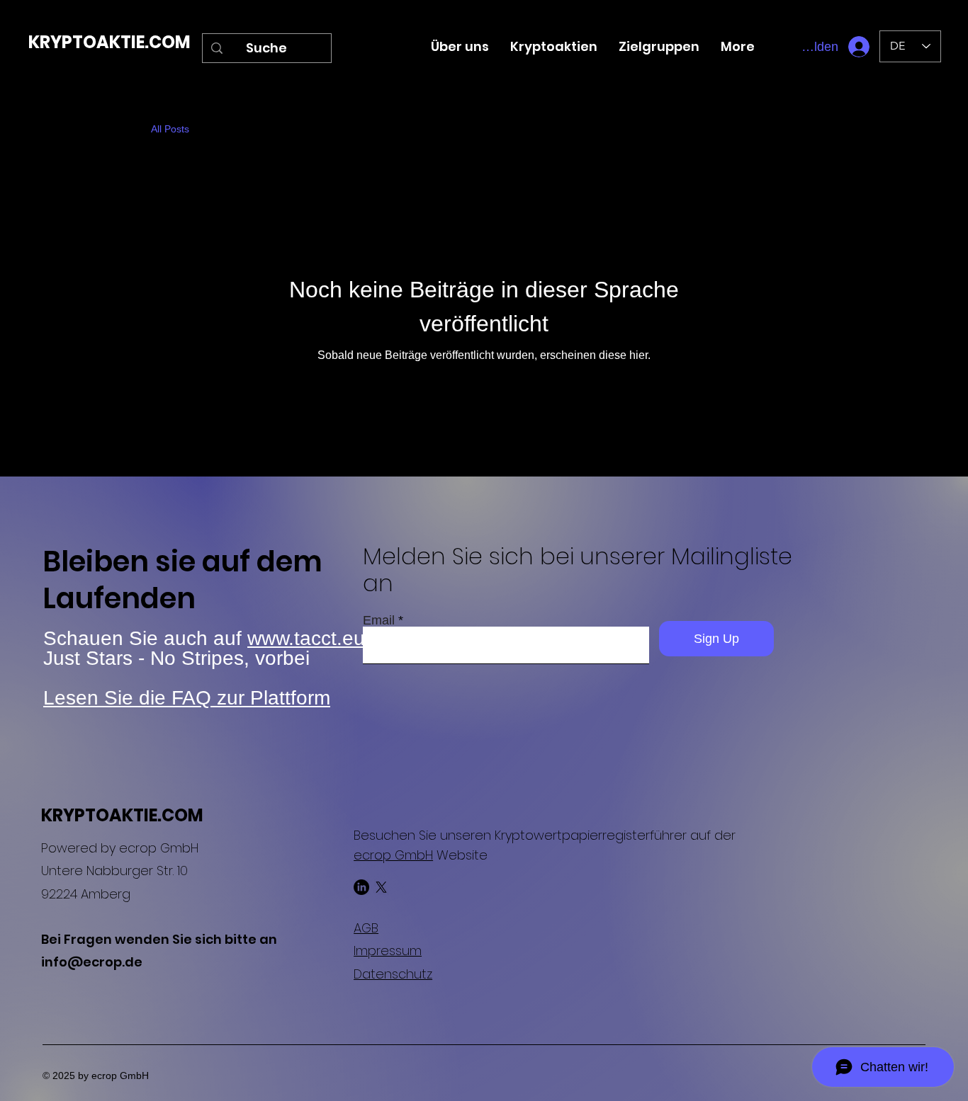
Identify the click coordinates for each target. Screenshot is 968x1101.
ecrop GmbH (393, 855)
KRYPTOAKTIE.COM (109, 42)
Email (379, 620)
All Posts (170, 129)
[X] (381, 887)
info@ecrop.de (91, 962)
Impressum (388, 950)
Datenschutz (393, 974)
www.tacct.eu (306, 638)
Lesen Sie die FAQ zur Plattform (186, 698)
